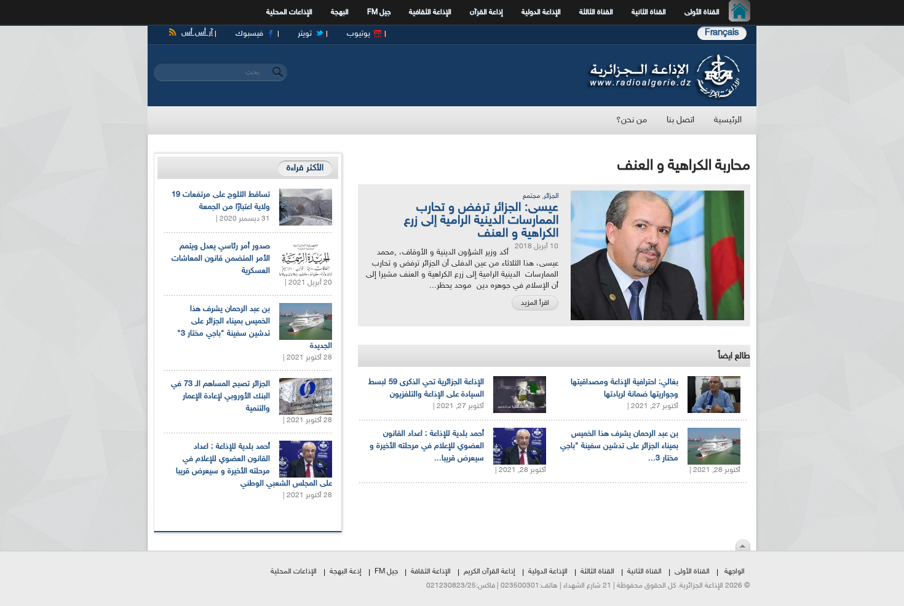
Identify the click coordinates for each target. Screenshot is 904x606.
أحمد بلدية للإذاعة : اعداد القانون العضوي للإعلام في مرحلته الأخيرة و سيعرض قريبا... (427, 446)
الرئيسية (742, 12)
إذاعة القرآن (486, 12)
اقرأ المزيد (535, 303)
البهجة (340, 12)
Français (722, 33)
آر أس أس (197, 32)
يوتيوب (358, 34)
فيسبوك (249, 34)
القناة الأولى (702, 12)
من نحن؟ (631, 120)
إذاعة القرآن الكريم (489, 571)
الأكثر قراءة (305, 168)
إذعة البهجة (346, 571)
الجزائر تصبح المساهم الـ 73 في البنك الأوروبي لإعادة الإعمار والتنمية (220, 396)
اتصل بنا (680, 120)
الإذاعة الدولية (541, 12)
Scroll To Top (742, 545)
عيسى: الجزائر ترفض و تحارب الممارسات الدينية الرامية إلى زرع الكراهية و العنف (481, 220)
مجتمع (531, 196)
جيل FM (379, 12)
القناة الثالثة (596, 12)
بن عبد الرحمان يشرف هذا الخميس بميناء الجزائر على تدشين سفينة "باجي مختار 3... (619, 446)
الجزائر (551, 196)
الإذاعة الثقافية (430, 12)
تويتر (305, 34)
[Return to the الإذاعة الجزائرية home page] (662, 57)
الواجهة (734, 571)
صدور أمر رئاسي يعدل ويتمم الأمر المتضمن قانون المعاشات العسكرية (221, 259)
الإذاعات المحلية (289, 12)
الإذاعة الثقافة (431, 571)
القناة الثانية (649, 12)
